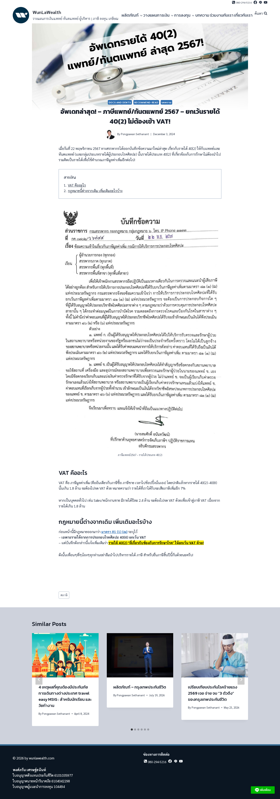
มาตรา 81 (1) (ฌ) (114, 531)
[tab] (132, 729)
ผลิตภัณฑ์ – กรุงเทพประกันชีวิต (139, 687)
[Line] (260, 3)
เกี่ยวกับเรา (243, 15)
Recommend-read (146, 102)
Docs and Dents (120, 102)
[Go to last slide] (38, 679)
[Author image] (110, 134)
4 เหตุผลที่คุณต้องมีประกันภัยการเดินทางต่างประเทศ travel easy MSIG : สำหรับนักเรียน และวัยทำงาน (65, 696)
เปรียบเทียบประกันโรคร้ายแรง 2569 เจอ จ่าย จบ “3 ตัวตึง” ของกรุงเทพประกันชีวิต (212, 693)
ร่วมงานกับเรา (221, 15)
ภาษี (63, 595)
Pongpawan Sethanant (135, 134)
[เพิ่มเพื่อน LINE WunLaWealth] (263, 790)
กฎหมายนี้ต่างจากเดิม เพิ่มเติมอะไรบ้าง (95, 190)
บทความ (202, 15)
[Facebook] (255, 3)
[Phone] (241, 3)
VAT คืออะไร (77, 185)
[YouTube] (265, 3)
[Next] (241, 679)
